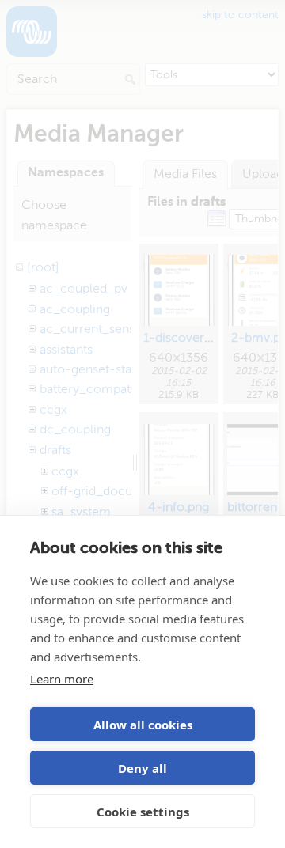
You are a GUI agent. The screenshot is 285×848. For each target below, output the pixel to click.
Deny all (142, 768)
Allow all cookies (142, 725)
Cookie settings (143, 812)
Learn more (61, 679)
